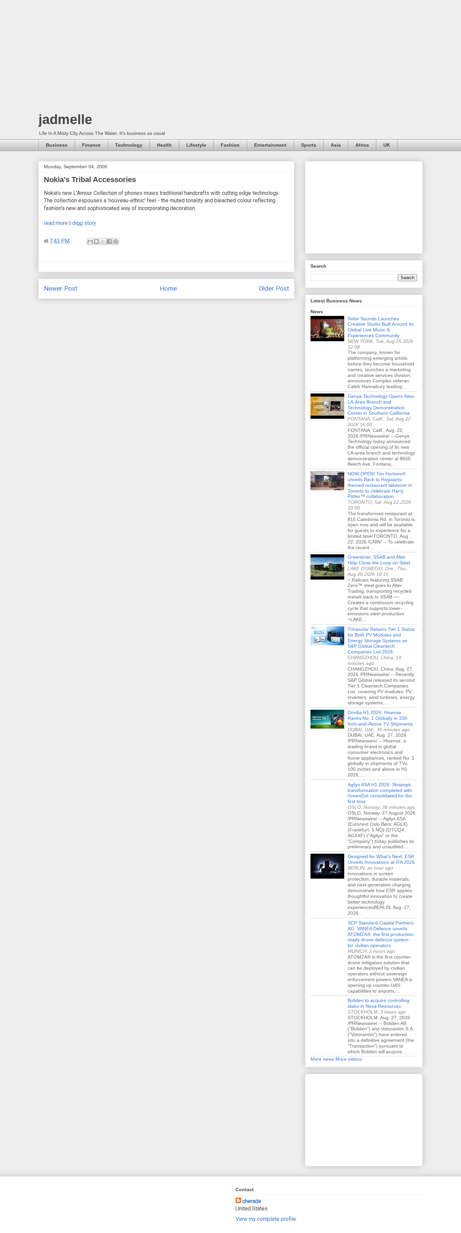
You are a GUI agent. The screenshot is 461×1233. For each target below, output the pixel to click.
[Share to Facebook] (109, 241)
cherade (251, 1201)
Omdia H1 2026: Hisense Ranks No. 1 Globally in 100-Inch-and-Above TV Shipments (380, 718)
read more (56, 223)
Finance (91, 145)
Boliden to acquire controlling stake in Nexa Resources (378, 1003)
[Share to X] (103, 241)
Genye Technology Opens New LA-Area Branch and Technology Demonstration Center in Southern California (381, 404)
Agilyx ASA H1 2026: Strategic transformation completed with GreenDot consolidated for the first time (380, 793)
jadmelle (65, 119)
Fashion (230, 145)
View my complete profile (266, 1219)
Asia (336, 145)
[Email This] (90, 241)
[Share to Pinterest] (115, 241)
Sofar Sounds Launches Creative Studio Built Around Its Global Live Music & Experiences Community (381, 327)
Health (164, 145)
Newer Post (60, 288)
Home (168, 288)
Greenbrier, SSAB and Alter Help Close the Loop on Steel (379, 559)
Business (56, 145)
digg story (84, 223)
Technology (128, 145)
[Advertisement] (230, 57)
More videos (348, 1059)
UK (386, 145)
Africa (362, 145)
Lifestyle (196, 145)
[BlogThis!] (96, 241)
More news (322, 1059)
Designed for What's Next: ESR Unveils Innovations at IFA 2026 (381, 859)
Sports (308, 145)
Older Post (274, 288)
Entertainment (270, 145)
